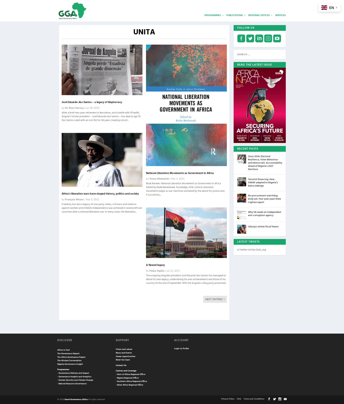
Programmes (212, 15)
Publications (234, 15)
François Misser (74, 199)
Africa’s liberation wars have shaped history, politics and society (101, 194)
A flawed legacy (155, 265)
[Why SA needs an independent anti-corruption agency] (241, 214)
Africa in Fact (63, 350)
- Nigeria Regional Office (127, 378)
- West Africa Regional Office (129, 385)
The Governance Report (68, 353)
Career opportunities (125, 356)
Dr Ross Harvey (74, 108)
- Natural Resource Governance (72, 384)
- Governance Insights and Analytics (74, 377)
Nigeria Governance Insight (70, 364)
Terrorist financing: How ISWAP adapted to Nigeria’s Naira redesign (263, 182)
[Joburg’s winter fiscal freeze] (241, 229)
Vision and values (124, 349)
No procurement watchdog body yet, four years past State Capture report (264, 199)
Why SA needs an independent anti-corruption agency (264, 213)
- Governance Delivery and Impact (73, 373)
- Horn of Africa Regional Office (130, 374)
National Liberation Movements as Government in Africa (180, 173)
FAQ (239, 399)
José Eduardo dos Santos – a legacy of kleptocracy (92, 102)
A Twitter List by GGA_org (251, 250)
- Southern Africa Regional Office (131, 381)
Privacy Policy (227, 399)
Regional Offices (259, 15)
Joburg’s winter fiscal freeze (263, 227)
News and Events (124, 353)
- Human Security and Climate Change (75, 380)
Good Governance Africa (76, 399)
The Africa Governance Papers (71, 357)
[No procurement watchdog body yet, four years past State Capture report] (241, 198)
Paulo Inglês (156, 270)
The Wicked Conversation (69, 360)
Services (280, 15)
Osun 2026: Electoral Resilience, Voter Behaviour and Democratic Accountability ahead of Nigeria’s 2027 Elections (265, 163)
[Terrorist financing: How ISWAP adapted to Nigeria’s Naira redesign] (241, 181)
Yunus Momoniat (159, 178)
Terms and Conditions (253, 399)
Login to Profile (181, 348)
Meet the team (123, 360)
